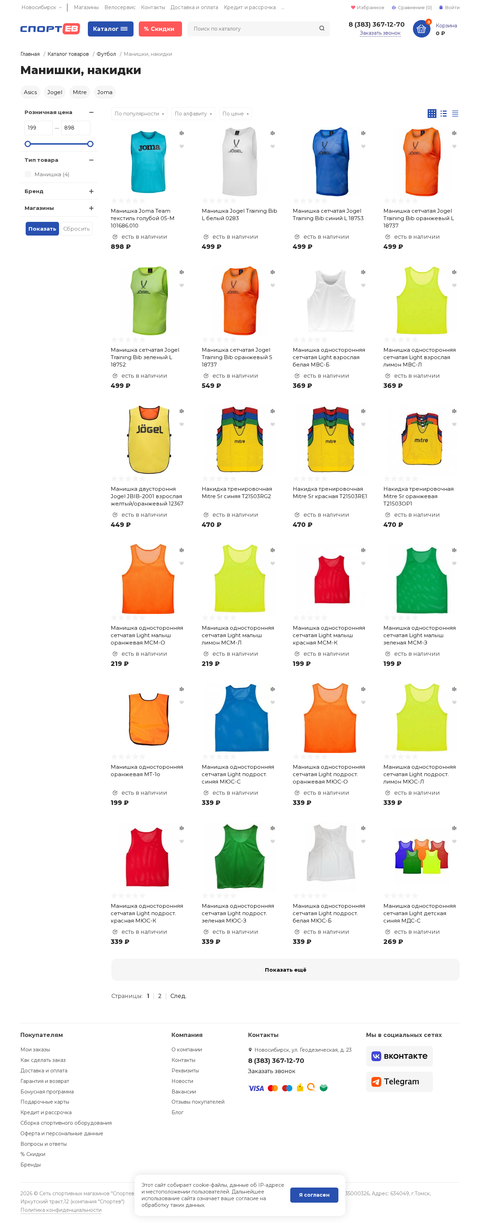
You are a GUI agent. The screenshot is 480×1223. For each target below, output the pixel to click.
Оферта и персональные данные (61, 1133)
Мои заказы (35, 1049)
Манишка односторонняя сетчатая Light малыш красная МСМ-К (329, 635)
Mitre (80, 92)
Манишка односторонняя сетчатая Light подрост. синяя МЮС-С (238, 774)
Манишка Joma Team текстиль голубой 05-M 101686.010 (143, 218)
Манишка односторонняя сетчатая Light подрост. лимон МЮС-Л (419, 774)
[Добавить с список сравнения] (181, 133)
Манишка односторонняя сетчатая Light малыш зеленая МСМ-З (419, 635)
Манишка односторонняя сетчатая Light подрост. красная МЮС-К (147, 913)
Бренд (34, 191)
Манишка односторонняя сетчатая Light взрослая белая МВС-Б (329, 357)
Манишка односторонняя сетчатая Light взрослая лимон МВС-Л (419, 357)
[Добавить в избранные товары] (181, 146)
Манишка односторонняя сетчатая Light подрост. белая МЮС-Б (329, 913)
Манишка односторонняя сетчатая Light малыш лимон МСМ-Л (238, 635)
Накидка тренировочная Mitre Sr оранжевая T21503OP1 (418, 496)
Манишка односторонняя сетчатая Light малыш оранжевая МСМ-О (147, 635)
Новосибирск (38, 7)
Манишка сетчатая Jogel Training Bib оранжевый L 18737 (418, 218)
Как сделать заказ (43, 1060)
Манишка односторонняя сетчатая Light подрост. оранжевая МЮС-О (329, 774)
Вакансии (183, 1092)
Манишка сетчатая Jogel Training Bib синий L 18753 (328, 214)
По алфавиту (191, 114)
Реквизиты (185, 1070)
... (282, 7)
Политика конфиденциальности (61, 1210)
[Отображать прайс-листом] (455, 113)
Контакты (153, 7)
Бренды (30, 1165)
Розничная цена (48, 112)
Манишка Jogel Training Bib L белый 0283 (239, 214)
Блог (177, 1112)
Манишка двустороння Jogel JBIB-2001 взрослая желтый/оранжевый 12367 (147, 496)
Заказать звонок (380, 33)
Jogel (54, 92)
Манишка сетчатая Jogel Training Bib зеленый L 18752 (145, 357)
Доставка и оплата (194, 7)
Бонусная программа (47, 1092)
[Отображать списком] (443, 113)
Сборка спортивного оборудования (66, 1123)
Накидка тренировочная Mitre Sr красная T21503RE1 (330, 492)
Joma (104, 92)
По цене (233, 114)
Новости (182, 1081)
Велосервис (120, 7)
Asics (30, 92)
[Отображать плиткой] (432, 113)
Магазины (86, 7)
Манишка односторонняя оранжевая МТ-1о (147, 770)
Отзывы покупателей (198, 1102)
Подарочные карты (44, 1102)
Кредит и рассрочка (250, 7)
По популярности (137, 114)
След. (178, 996)
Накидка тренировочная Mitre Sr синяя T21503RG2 (237, 492)
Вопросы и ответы (43, 1144)
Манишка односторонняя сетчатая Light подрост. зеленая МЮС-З (238, 913)
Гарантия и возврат (44, 1081)
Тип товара (41, 160)
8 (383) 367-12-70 (377, 24)
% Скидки (32, 1154)
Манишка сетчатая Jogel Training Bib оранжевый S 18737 (237, 357)
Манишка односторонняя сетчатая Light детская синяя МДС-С (419, 913)
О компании (186, 1049)
